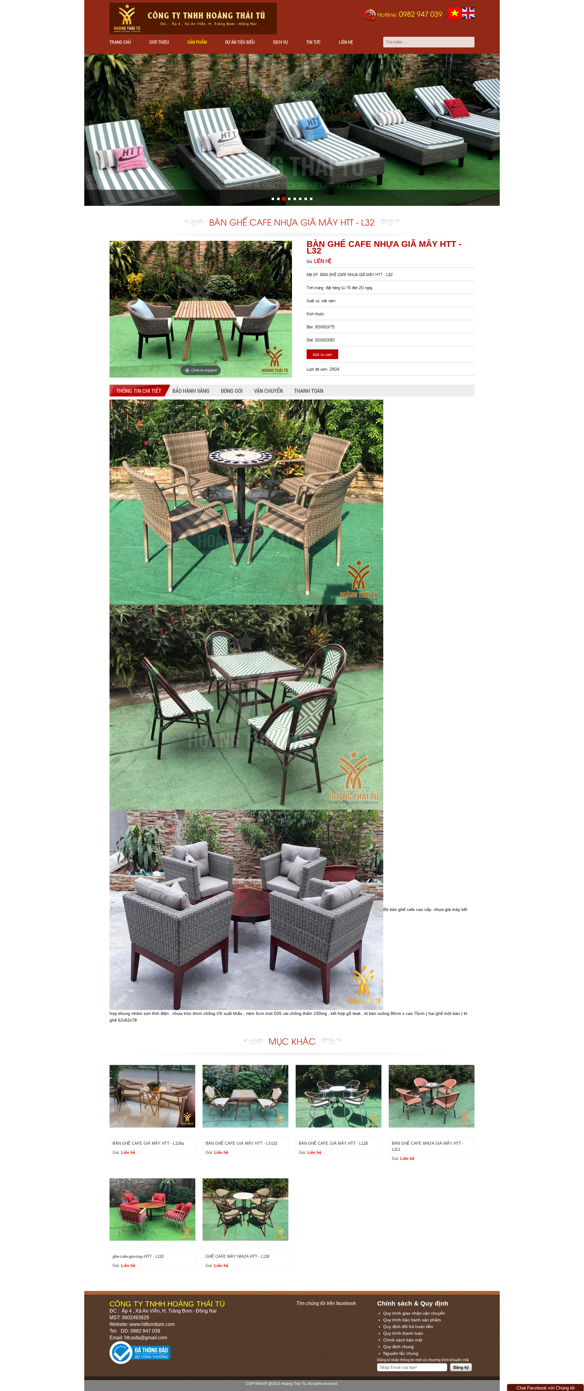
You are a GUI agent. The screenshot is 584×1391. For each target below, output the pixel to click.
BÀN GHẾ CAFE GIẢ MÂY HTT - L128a (148, 1143)
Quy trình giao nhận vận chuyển (414, 1313)
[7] (311, 199)
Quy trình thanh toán (403, 1333)
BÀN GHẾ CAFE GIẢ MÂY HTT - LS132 (241, 1143)
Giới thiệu (159, 42)
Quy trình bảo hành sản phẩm (412, 1319)
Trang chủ (120, 42)
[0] (273, 199)
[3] (289, 199)
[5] (300, 199)
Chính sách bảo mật (402, 1339)
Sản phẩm (197, 42)
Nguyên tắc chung (400, 1353)
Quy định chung (398, 1346)
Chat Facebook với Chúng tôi (545, 1387)
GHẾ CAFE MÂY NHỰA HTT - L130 (237, 1256)
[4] (295, 199)
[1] (278, 199)
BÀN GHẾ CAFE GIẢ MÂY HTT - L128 (333, 1143)
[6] (305, 199)
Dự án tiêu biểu (240, 42)
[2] (284, 199)
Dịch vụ (280, 42)
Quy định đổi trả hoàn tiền (408, 1326)
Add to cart (322, 354)
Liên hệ (346, 42)
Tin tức (313, 42)
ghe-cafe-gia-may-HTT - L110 (138, 1256)
